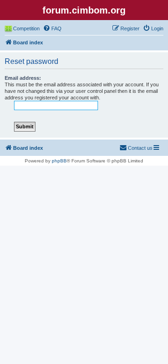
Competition (26, 28)
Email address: (23, 78)
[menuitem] (52, 28)
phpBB (59, 160)
